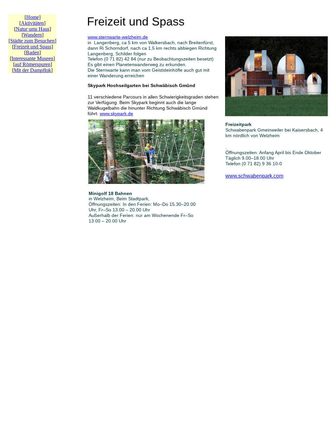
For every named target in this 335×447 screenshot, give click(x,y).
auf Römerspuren (32, 64)
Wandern (32, 35)
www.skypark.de (116, 113)
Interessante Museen (32, 58)
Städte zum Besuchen (32, 41)
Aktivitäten (32, 23)
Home (32, 17)
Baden (32, 52)
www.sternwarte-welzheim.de (118, 37)
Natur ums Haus (32, 29)
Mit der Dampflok (32, 70)
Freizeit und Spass (32, 46)
